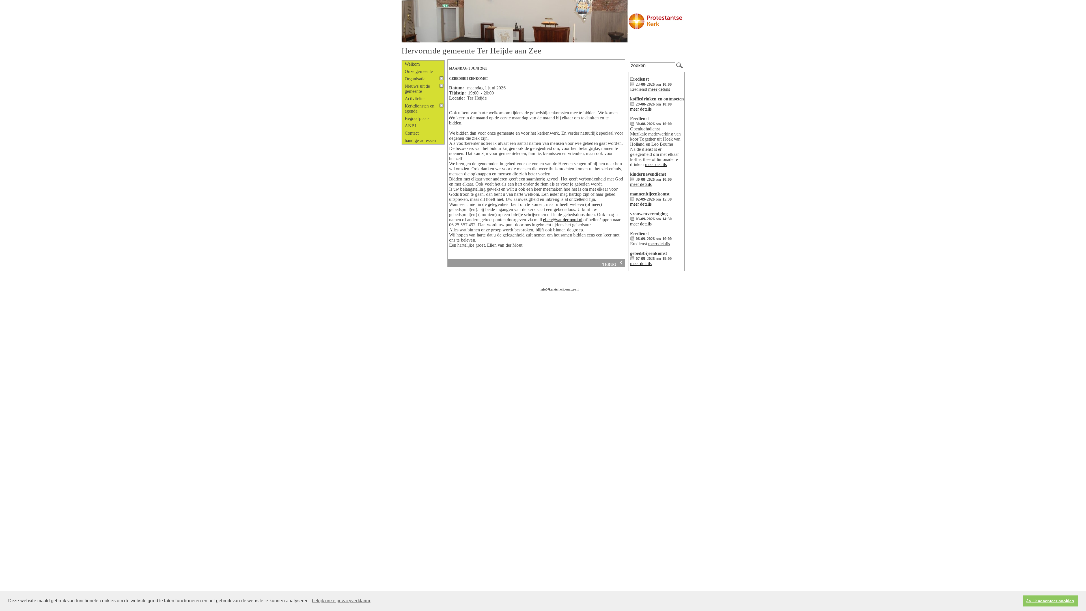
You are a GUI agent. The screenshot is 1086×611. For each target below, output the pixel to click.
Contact (412, 133)
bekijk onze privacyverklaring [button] (342, 600)
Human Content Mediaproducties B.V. (621, 298)
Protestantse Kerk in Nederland (568, 298)
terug (610, 265)
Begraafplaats (417, 118)
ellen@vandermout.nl (562, 219)
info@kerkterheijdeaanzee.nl (559, 289)
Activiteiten (415, 98)
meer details (659, 89)
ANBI (410, 125)
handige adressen (420, 140)
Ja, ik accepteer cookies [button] (1050, 601)
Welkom (412, 64)
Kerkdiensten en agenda (419, 108)
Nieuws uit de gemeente (417, 89)
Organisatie (415, 78)
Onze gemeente (419, 71)
